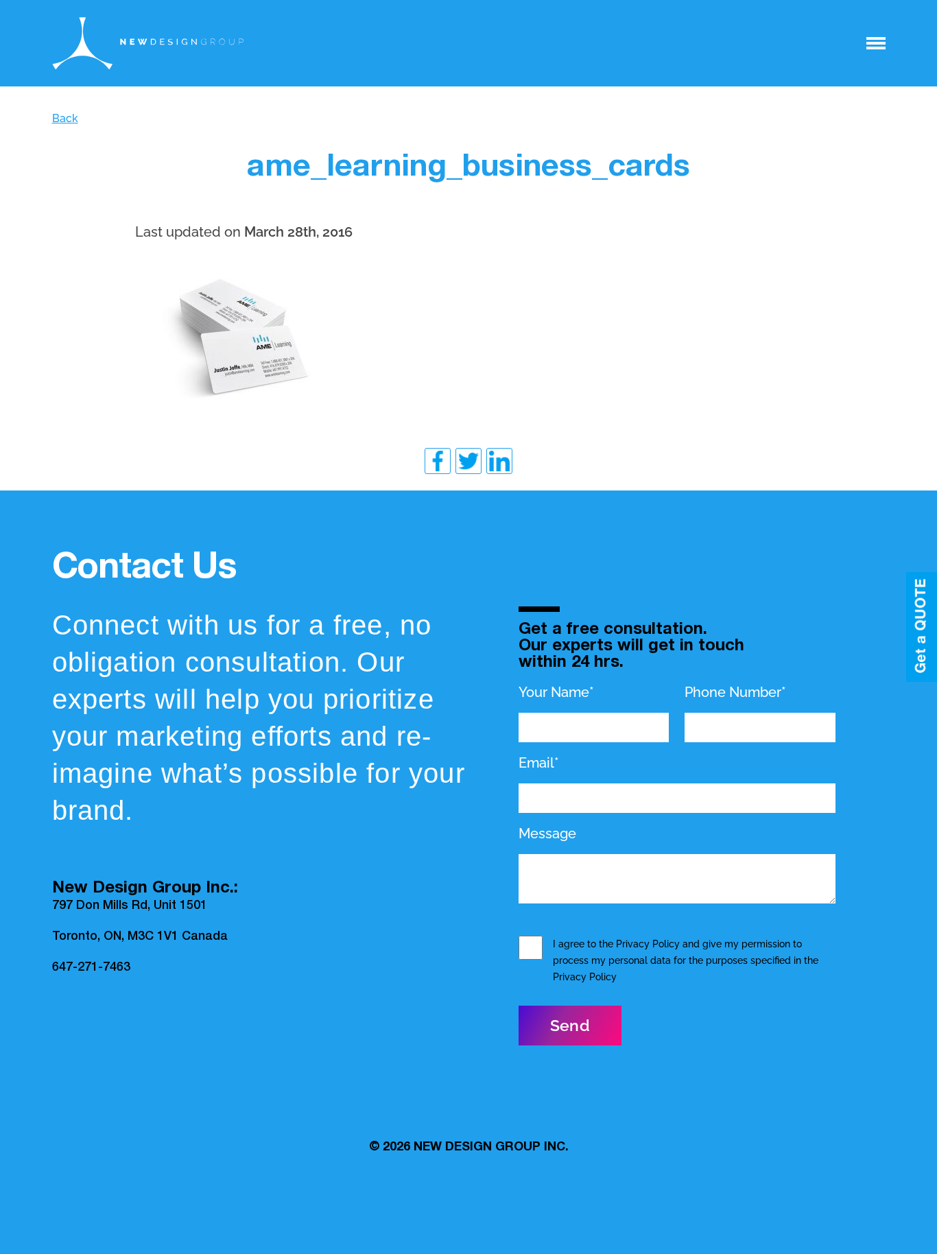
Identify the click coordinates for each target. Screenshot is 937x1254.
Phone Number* (735, 692)
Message (547, 833)
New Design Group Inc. (491, 1147)
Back (65, 118)
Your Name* (556, 692)
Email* (539, 763)
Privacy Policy (648, 943)
